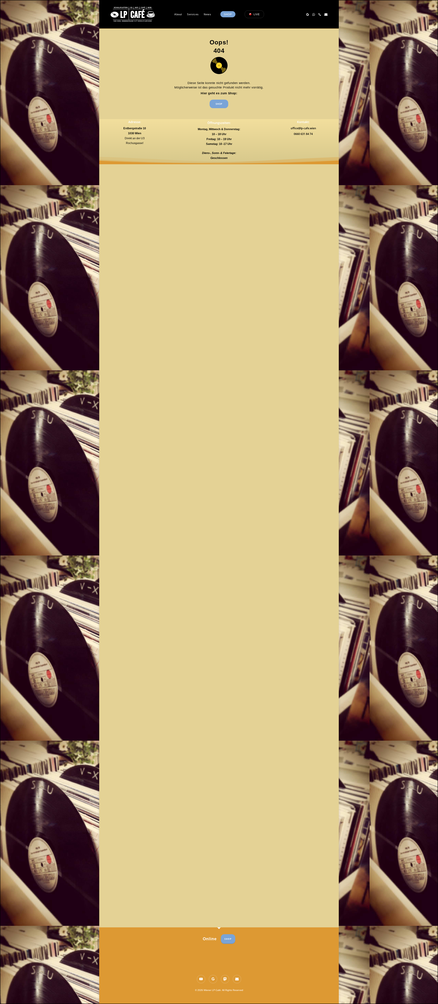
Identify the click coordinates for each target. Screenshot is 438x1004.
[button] (219, 104)
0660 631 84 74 (303, 134)
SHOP (228, 938)
